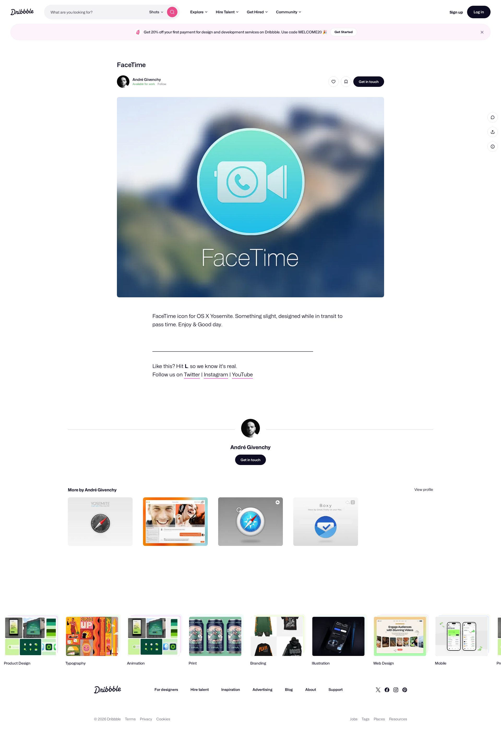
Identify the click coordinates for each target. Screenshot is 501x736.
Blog (289, 689)
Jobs (353, 719)
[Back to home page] (22, 12)
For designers (166, 689)
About (310, 689)
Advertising (262, 689)
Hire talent (199, 689)
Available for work (144, 84)
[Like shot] (333, 81)
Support (336, 689)
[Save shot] (346, 81)
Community (286, 12)
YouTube (242, 374)
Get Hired (255, 12)
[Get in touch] (102, 536)
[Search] (172, 12)
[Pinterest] (404, 689)
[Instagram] (395, 689)
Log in (479, 12)
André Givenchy (147, 79)
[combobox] (95, 12)
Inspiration (230, 689)
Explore (197, 12)
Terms (130, 719)
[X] (378, 689)
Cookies (163, 719)
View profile (423, 489)
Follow (162, 84)
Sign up (456, 12)
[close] (482, 32)
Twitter (192, 374)
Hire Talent (225, 12)
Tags (365, 719)
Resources (398, 719)
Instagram (216, 374)
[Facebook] (387, 689)
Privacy (146, 719)
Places (379, 719)
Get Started (344, 32)
